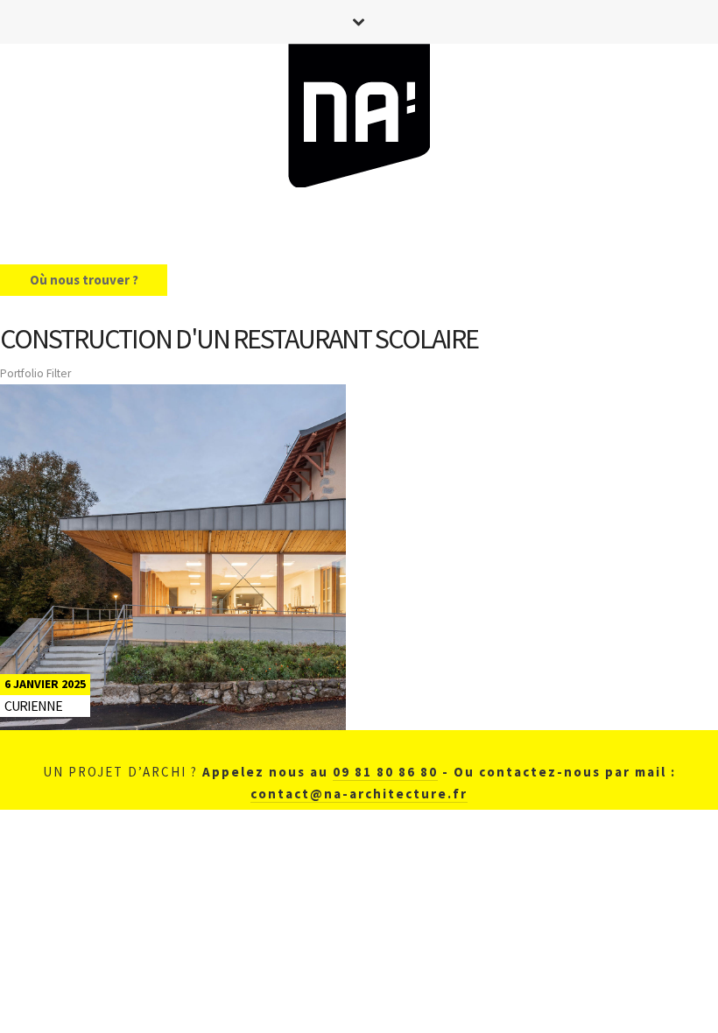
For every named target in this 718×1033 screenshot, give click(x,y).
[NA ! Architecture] (359, 119)
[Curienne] (173, 557)
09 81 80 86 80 (385, 771)
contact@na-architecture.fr (359, 793)
